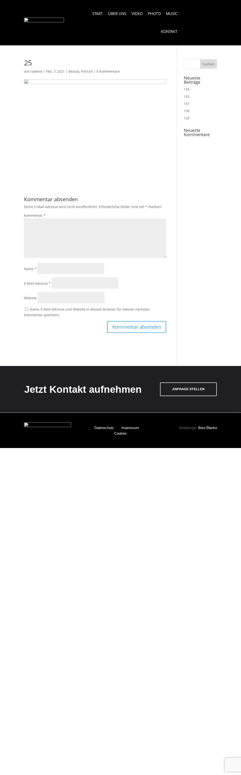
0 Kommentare (108, 71)
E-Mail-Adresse (37, 283)
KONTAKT (169, 31)
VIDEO (137, 13)
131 (186, 104)
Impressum (130, 428)
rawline (36, 71)
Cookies (120, 433)
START (97, 13)
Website (30, 298)
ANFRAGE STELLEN (188, 389)
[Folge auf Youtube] (200, 11)
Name (30, 269)
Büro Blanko (207, 428)
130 (186, 111)
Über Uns (117, 13)
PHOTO (154, 13)
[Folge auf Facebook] (213, 11)
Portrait (87, 71)
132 (186, 96)
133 (186, 89)
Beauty (73, 71)
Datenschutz (104, 428)
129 (186, 118)
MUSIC (171, 13)
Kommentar (34, 215)
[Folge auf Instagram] (206, 11)
